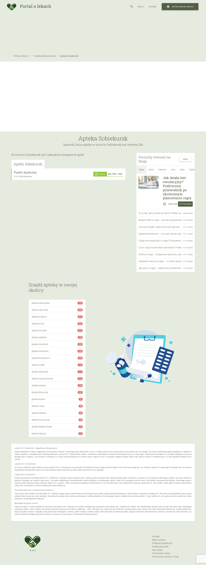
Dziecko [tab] (162, 169)
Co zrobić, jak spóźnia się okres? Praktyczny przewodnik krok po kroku (160, 213)
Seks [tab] (182, 169)
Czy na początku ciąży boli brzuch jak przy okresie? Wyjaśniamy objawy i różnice (160, 226)
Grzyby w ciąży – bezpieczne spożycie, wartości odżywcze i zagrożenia (160, 254)
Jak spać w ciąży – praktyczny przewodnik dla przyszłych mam (160, 268)
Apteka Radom (39, 412)
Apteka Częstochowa (42, 378)
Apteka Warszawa (40, 303)
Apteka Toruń (38, 406)
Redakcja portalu (160, 546)
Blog (140, 6)
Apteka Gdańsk (39, 337)
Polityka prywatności (162, 543)
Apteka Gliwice (39, 433)
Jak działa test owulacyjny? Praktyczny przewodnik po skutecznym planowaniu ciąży (177, 188)
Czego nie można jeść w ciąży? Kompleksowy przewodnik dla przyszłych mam (160, 240)
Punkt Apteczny (25, 172)
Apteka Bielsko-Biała (42, 426)
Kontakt (152, 6)
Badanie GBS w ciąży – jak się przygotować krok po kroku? (160, 220)
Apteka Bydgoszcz (41, 358)
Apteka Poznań (39, 330)
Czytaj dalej (185, 204)
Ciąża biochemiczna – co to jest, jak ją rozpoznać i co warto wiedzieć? (160, 233)
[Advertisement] (95, 33)
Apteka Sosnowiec (41, 419)
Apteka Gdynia (39, 385)
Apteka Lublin (38, 364)
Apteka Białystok (40, 371)
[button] (131, 6)
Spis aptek (157, 549)
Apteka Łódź (38, 323)
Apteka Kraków (39, 316)
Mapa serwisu (159, 539)
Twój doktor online (161, 553)
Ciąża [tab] (141, 169)
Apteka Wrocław (40, 309)
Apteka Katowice (40, 351)
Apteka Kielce (38, 399)
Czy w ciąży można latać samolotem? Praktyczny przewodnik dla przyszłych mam (160, 247)
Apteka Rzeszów (40, 392)
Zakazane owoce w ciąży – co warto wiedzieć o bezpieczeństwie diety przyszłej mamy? (160, 261)
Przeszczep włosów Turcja (165, 556)
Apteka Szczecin (40, 344)
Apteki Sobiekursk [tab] (28, 164)
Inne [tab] (173, 169)
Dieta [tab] (151, 169)
